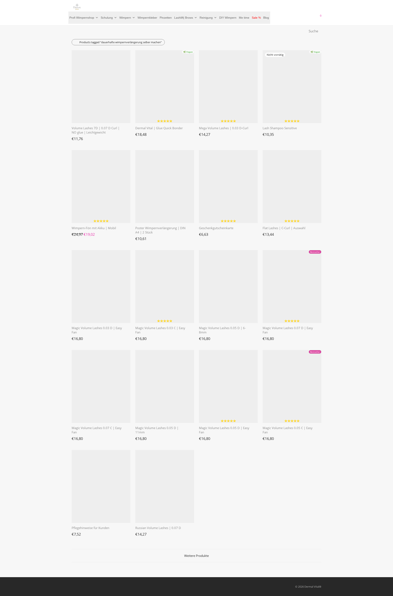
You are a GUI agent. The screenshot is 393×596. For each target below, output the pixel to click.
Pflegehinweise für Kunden (90, 528)
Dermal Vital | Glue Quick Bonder (159, 128)
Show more (77, 137)
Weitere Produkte (196, 556)
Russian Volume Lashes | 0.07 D (158, 528)
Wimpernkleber (147, 17)
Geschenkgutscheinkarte (216, 228)
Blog (266, 17)
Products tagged (120, 42)
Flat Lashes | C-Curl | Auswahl (284, 228)
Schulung (107, 17)
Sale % (256, 17)
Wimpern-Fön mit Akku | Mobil (94, 228)
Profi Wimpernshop (81, 17)
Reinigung (206, 17)
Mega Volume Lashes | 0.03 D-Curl (223, 128)
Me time (244, 17)
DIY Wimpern (227, 17)
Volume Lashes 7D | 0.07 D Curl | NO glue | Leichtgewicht (96, 130)
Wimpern (125, 17)
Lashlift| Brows (183, 17)
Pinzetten (166, 17)
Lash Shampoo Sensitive (280, 128)
